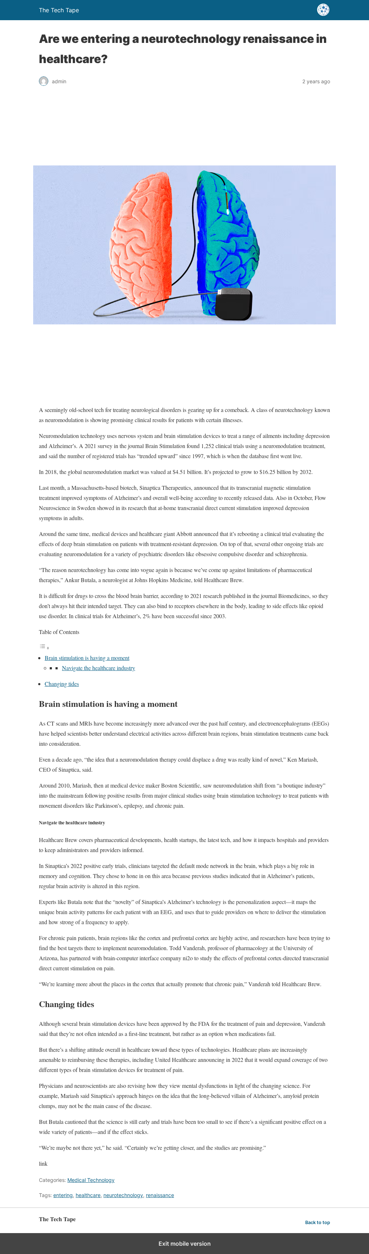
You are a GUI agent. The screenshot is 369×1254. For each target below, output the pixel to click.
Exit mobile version (185, 1243)
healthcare (88, 1195)
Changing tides (62, 683)
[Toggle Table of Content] (44, 647)
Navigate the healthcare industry (98, 668)
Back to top (317, 1222)
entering (63, 1195)
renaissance (160, 1195)
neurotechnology (123, 1195)
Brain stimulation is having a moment (87, 657)
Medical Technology (91, 1180)
